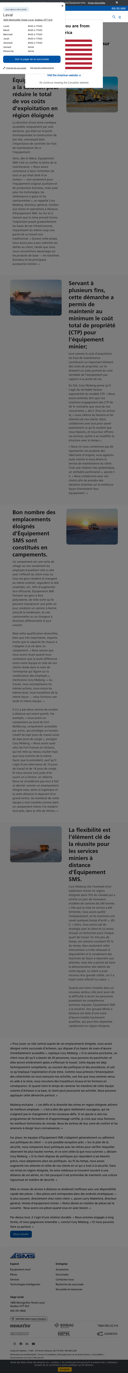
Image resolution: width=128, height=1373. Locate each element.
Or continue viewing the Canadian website (64, 82)
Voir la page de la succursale (32, 59)
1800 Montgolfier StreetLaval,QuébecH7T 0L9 (27, 19)
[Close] (62, 6)
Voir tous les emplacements (42, 68)
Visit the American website (62, 75)
